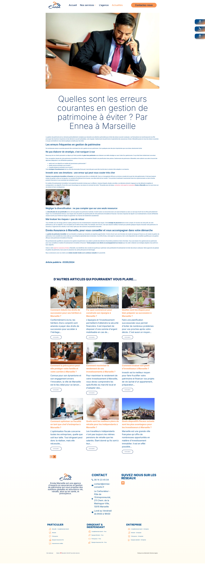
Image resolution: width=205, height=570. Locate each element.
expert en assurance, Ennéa (61, 248)
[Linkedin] (123, 482)
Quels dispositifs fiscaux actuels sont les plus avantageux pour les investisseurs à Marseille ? (138, 424)
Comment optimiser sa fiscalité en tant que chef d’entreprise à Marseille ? (65, 424)
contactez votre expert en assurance (125, 185)
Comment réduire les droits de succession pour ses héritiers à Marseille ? (65, 313)
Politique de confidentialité (143, 553)
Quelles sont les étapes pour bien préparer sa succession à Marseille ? (137, 313)
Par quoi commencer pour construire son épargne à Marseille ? (99, 313)
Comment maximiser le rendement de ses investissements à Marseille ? (100, 368)
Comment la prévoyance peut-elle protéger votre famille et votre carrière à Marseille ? (65, 368)
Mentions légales (154, 553)
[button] (88, 5)
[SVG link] (65, 477)
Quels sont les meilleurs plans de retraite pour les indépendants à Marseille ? (102, 424)
